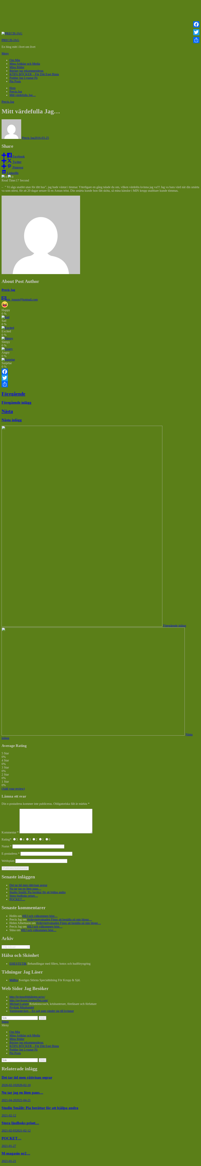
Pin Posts (15, 81)
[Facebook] (100, 371)
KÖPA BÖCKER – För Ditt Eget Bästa (34, 74)
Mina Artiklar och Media (24, 63)
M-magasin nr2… (16, 1153)
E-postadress (11, 853)
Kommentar (10, 832)
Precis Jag (28, 137)
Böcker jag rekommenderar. (26, 70)
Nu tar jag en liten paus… (25, 888)
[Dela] (100, 384)
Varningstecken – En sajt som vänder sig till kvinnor (41, 1011)
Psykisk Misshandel (21, 1007)
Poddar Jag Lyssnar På (23, 77)
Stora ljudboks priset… (23, 895)
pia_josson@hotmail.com (22, 299)
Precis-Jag (8, 101)
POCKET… (17, 899)
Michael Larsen (19, 1004)
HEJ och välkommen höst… (40, 916)
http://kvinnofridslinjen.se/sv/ (27, 996)
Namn (7, 846)
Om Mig (14, 60)
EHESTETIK (18, 963)
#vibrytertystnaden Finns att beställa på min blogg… (59, 919)
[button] (100, 53)
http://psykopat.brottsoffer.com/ (28, 1000)
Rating (6, 839)
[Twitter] (100, 378)
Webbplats (8, 860)
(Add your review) (13, 788)
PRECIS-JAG (10, 40)
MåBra (13, 980)
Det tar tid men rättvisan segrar (28, 885)
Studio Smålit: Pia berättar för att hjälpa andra (37, 892)
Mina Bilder (16, 67)
